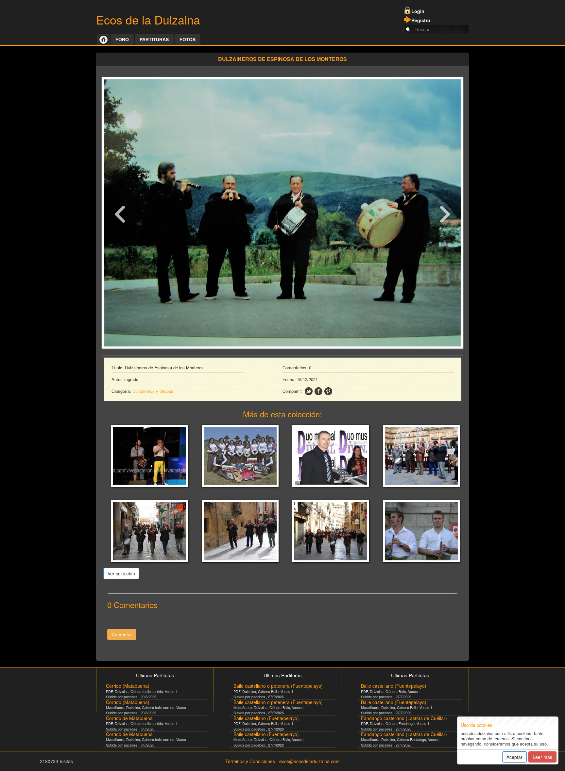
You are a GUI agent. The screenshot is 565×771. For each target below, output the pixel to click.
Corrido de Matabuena (129, 718)
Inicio (103, 39)
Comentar (121, 634)
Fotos (188, 39)
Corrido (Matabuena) (127, 686)
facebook (318, 391)
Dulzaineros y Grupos (152, 391)
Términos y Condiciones (250, 761)
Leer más (542, 757)
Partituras (154, 39)
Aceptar (514, 757)
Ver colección (121, 573)
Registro (420, 20)
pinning (328, 391)
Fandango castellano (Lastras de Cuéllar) (404, 718)
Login (417, 11)
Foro (122, 39)
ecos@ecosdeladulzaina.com (309, 761)
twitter (309, 391)
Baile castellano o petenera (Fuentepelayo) (278, 686)
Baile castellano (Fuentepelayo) (266, 718)
